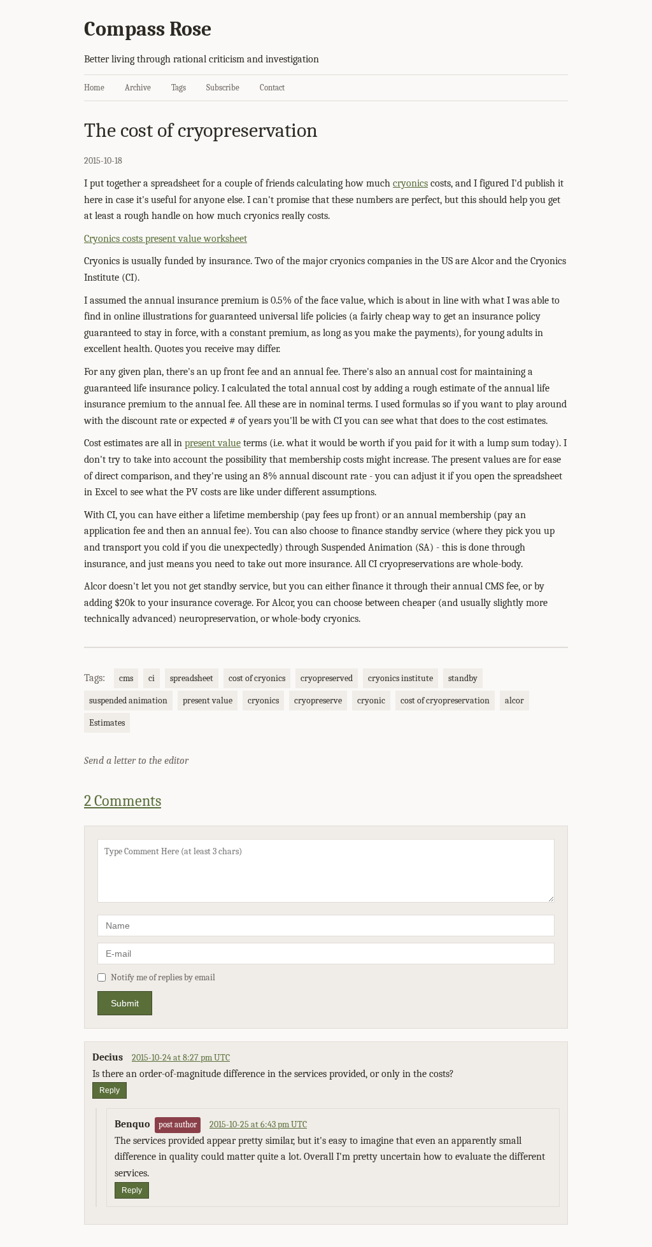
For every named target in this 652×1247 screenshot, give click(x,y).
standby (463, 678)
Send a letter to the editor (136, 760)
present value (213, 443)
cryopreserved (327, 678)
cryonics (410, 183)
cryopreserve (318, 700)
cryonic (371, 700)
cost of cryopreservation (445, 700)
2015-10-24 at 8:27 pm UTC (181, 1057)
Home (94, 87)
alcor (514, 700)
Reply (109, 1090)
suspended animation (128, 700)
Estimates (107, 722)
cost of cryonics (257, 678)
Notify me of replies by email (163, 977)
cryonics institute (400, 678)
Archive (138, 87)
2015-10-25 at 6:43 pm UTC (258, 1124)
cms (126, 678)
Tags (178, 87)
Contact (272, 87)
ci (151, 678)
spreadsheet (191, 678)
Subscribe (222, 87)
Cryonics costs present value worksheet (165, 238)
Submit (125, 1003)
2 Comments (122, 801)
